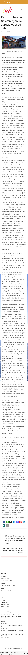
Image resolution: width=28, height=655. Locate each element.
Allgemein (6, 53)
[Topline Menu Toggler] (26, 2)
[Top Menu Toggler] (25, 10)
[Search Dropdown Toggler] (21, 10)
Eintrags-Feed (4, 602)
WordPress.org (5, 606)
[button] (4, 522)
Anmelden (3, 600)
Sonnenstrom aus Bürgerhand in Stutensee (12, 630)
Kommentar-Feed (5, 604)
